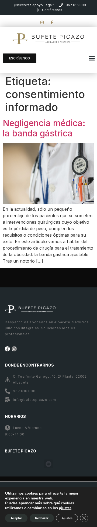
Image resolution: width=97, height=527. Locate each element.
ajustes (65, 508)
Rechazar (41, 518)
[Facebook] (7, 348)
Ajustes (66, 518)
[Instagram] (14, 348)
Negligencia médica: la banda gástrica (44, 128)
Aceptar (16, 518)
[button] (91, 58)
